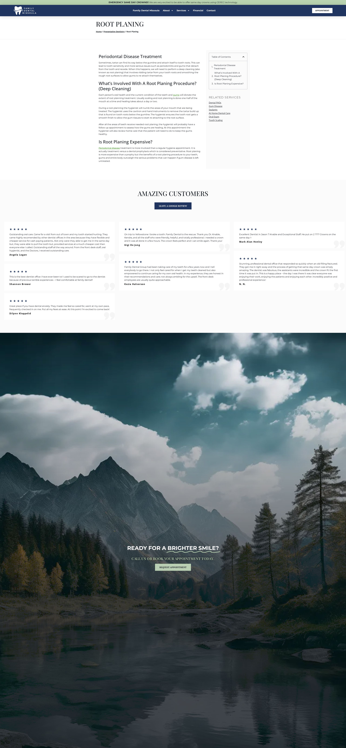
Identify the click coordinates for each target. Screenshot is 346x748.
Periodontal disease (109, 148)
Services (181, 10)
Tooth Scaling (216, 120)
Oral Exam (214, 116)
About (166, 10)
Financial (198, 10)
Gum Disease (215, 106)
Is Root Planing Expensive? (229, 83)
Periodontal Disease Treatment (224, 67)
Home (99, 31)
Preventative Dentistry (114, 31)
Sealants (213, 109)
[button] (243, 57)
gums (176, 95)
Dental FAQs (215, 102)
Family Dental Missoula (146, 10)
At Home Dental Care (219, 113)
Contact (211, 10)
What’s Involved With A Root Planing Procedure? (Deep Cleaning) (227, 76)
